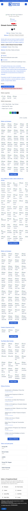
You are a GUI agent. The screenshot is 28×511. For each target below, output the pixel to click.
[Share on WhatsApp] (10, 113)
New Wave (11, 35)
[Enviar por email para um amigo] (17, 113)
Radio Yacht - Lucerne (7, 108)
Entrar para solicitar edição (8, 86)
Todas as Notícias (13, 438)
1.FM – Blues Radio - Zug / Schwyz (10, 104)
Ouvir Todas (13, 174)
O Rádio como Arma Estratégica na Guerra (15, 433)
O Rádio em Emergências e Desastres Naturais (16, 404)
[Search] (26, 4)
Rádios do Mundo (19, 35)
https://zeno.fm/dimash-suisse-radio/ (9, 57)
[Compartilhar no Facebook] (13, 113)
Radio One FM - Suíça (7, 106)
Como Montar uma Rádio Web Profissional (15, 399)
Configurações (14, 505)
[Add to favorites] (12, 29)
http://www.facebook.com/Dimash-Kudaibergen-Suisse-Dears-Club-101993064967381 (14, 61)
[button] (2, 4)
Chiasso (20, 14)
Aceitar (4, 508)
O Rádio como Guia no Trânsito (12, 418)
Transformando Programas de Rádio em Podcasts (14, 395)
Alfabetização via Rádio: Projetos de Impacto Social (15, 413)
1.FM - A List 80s (23, 117)
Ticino (13, 14)
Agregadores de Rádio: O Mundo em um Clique (16, 408)
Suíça (8, 14)
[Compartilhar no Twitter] (15, 113)
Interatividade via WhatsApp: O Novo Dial (14, 390)
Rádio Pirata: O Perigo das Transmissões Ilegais (14, 423)
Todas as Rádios (13, 243)
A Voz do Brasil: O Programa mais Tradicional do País (15, 428)
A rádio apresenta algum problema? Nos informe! (12, 88)
